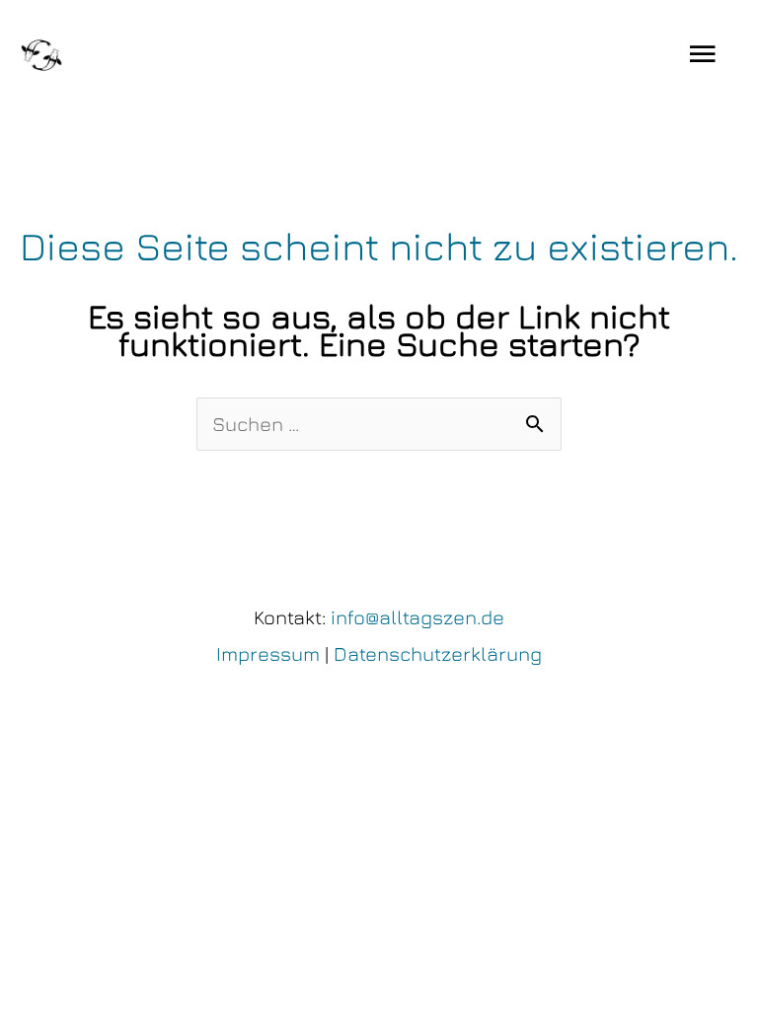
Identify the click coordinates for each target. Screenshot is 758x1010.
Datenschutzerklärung (438, 653)
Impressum (268, 653)
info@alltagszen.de (417, 617)
